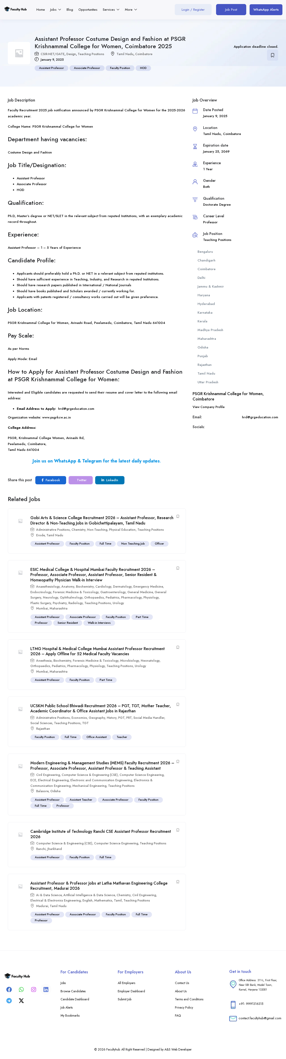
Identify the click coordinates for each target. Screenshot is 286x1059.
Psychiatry (60, 603)
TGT (85, 723)
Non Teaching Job (133, 543)
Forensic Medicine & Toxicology (76, 592)
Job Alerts (67, 1007)
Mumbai (42, 608)
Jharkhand (54, 849)
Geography (97, 717)
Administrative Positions (53, 529)
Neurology (50, 597)
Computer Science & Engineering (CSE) (90, 775)
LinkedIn (111, 480)
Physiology (151, 597)
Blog (70, 9)
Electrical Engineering (53, 780)
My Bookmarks (70, 1015)
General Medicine (140, 592)
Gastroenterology (113, 592)
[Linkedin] (45, 989)
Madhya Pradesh (210, 329)
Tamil (118, 900)
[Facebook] (9, 989)
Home (40, 9)
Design (71, 54)
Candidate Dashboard (75, 999)
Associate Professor (87, 68)
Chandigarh (206, 260)
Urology (118, 603)
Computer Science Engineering (142, 775)
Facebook (52, 480)
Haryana (204, 295)
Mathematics (103, 900)
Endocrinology (40, 592)
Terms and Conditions (189, 999)
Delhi (201, 277)
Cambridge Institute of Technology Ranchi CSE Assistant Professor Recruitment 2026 (100, 834)
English (87, 900)
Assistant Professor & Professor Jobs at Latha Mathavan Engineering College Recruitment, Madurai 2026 (99, 885)
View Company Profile (209, 407)
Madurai (42, 906)
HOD (143, 68)
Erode (40, 535)
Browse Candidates (73, 991)
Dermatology (122, 586)
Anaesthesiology (48, 586)
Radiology (75, 603)
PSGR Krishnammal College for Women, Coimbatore (228, 396)
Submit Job (124, 999)
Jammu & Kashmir (211, 286)
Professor (41, 623)
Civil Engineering (48, 775)
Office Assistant (96, 737)
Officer (159, 543)
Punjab (203, 356)
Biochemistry (85, 586)
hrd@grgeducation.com (76, 408)
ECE (33, 780)
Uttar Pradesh (208, 382)
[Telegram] (9, 1000)
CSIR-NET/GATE (53, 54)
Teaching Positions (91, 54)
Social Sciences (41, 723)
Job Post (231, 9)
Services (109, 9)
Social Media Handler (148, 717)
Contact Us (182, 983)
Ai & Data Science (49, 895)
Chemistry (78, 529)
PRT (129, 717)
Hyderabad (206, 303)
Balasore (42, 791)
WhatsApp (65, 461)
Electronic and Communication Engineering (101, 780)
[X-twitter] (21, 1000)
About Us (181, 991)
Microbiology (129, 660)
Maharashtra (58, 608)
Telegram (92, 461)
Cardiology (103, 586)
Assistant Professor (51, 68)
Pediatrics (112, 597)
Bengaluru (205, 251)
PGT (121, 717)
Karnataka (205, 312)
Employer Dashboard (131, 991)
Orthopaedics (94, 597)
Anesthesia (44, 660)
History (111, 717)
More (129, 9)
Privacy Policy (184, 1007)
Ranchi (41, 849)
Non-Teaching (97, 529)
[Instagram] (33, 989)
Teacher (122, 737)
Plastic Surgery (40, 603)
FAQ (178, 1015)
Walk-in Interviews (99, 623)
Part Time (142, 617)
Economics (79, 717)
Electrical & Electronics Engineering (55, 900)
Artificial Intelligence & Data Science (89, 895)
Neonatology (150, 660)
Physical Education (122, 529)
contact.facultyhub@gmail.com (260, 1018)
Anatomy (67, 586)
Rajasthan (43, 728)
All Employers (126, 983)
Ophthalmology (71, 597)
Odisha (55, 791)
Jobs (54, 9)
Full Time (105, 543)
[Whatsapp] (21, 989)
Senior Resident (68, 623)
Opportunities (87, 9)
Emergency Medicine (148, 586)
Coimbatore (143, 54)
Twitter (81, 480)
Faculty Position (120, 68)
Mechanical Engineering (89, 785)
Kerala (202, 321)
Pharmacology (131, 597)
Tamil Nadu (125, 54)
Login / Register (193, 9)
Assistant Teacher (81, 800)
